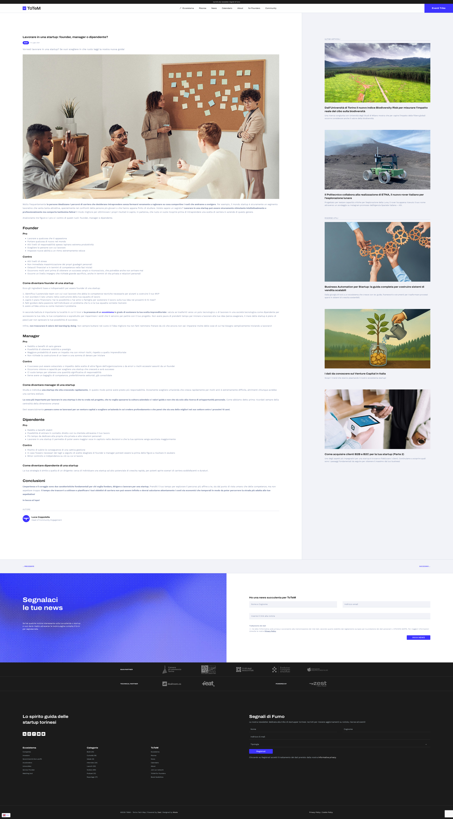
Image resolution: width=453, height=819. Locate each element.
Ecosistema (188, 8)
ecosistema (108, 312)
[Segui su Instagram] (29, 734)
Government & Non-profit (32, 759)
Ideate (89, 759)
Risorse (202, 8)
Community (270, 8)
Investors (26, 755)
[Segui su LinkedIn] (24, 734)
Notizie (89, 770)
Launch (89, 766)
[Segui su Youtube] (39, 734)
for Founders (254, 8)
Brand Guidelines (157, 777)
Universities (27, 766)
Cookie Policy (327, 812)
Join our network (157, 770)
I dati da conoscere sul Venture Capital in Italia (355, 373)
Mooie (175, 812)
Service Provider (29, 770)
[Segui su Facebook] (34, 734)
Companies (27, 752)
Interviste (90, 763)
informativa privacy (327, 757)
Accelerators (27, 763)
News (214, 8)
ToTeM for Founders (158, 773)
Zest (159, 812)
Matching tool (28, 773)
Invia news (418, 637)
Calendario (227, 8)
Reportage (90, 777)
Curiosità (90, 755)
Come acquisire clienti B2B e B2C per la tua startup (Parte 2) (364, 454)
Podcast (90, 773)
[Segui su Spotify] (43, 734)
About (240, 8)
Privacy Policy (270, 631)
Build (26, 43)
